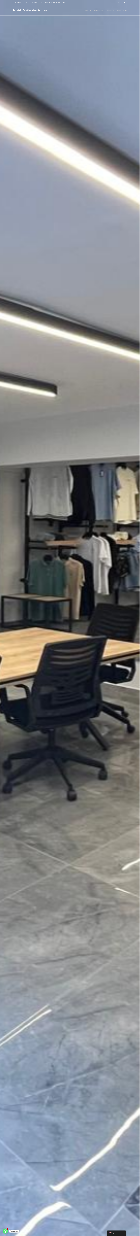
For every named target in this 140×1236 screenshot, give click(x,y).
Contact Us (98, 10)
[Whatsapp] (5, 1231)
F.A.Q (125, 10)
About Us (87, 10)
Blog (119, 10)
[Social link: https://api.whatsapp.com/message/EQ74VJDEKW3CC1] (118, 2)
